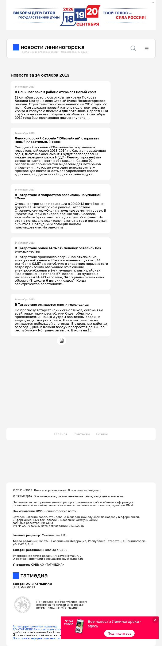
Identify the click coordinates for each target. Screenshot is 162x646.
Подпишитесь (119, 633)
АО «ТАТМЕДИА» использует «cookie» (40, 629)
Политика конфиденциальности (36, 638)
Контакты (82, 434)
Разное (102, 434)
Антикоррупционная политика (35, 626)
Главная (60, 434)
